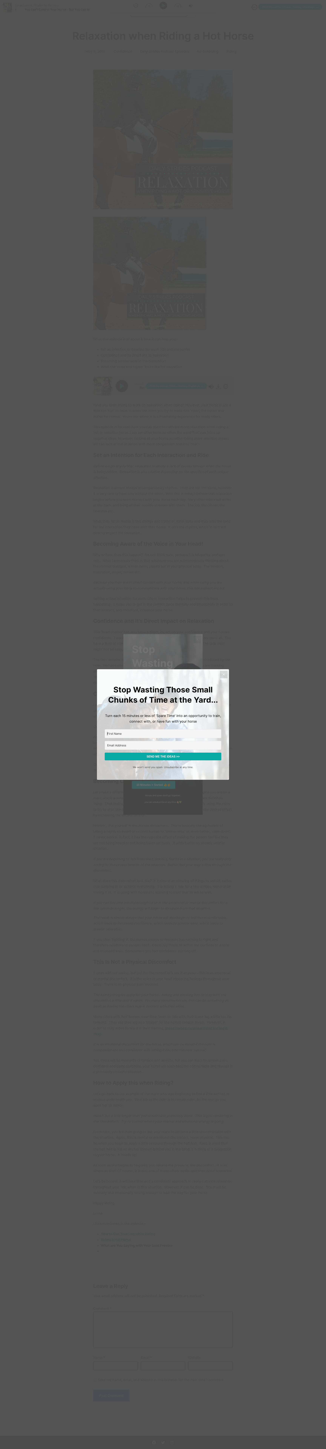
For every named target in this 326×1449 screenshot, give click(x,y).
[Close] (224, 674)
